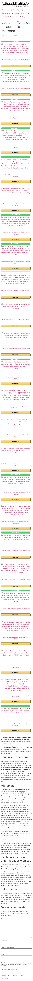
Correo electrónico (7, 947)
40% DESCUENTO (15, 70)
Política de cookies (18, 975)
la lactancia (17, 749)
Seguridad (5, 17)
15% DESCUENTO (15, 243)
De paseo (15, 17)
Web (2, 954)
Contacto (5, 978)
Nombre (4, 940)
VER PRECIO (15, 66)
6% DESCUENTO (16, 41)
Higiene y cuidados (20, 13)
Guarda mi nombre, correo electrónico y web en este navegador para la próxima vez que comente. (16, 964)
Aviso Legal (5, 975)
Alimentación (6, 13)
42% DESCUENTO (15, 214)
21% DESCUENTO (15, 706)
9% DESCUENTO (16, 157)
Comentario (5, 919)
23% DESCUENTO (15, 359)
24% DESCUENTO (15, 128)
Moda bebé (16, 10)
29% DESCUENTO (15, 474)
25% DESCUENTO (15, 99)
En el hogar (5, 10)
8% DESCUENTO (16, 532)
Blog (23, 17)
